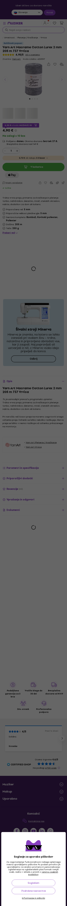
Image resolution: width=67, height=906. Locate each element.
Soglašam (33, 883)
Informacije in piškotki (33, 898)
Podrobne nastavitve (33, 891)
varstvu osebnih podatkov (43, 873)
